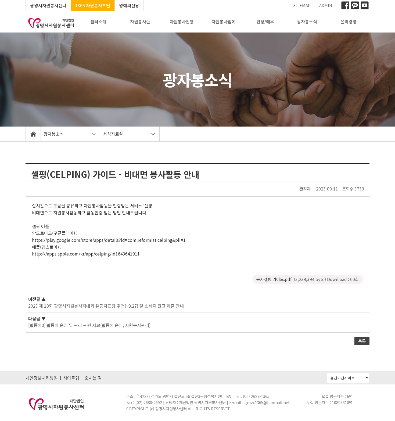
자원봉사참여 (223, 21)
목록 (362, 341)
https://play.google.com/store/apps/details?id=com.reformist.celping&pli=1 (109, 240)
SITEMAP (302, 5)
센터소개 (98, 21)
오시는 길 (93, 378)
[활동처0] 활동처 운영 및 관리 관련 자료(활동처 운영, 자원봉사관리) (89, 325)
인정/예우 (265, 21)
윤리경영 (348, 21)
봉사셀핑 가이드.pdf (307, 279)
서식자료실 (113, 134)
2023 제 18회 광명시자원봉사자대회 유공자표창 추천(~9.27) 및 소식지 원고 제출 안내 (106, 306)
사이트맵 (71, 378)
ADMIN (325, 5)
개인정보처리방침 (42, 378)
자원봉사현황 (182, 21)
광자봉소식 (307, 21)
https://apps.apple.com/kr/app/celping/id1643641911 (86, 253)
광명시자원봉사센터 (48, 5)
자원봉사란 (140, 21)
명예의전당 (129, 5)
